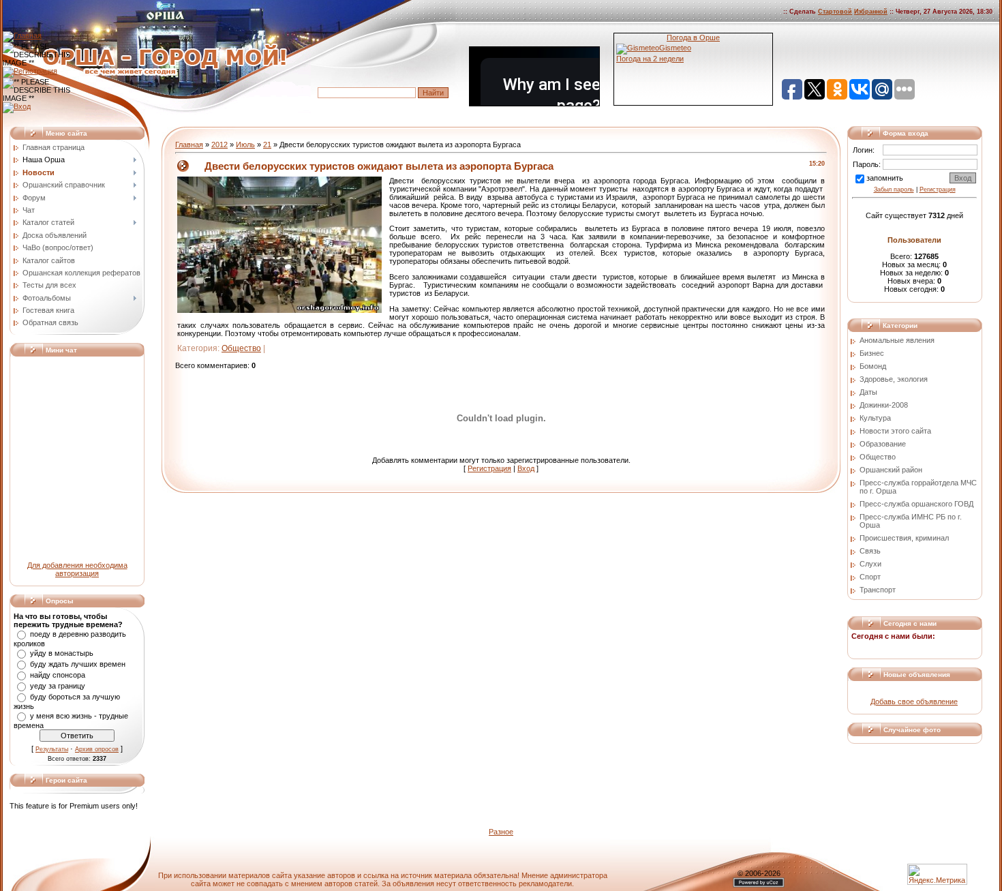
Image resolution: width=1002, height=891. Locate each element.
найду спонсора (57, 675)
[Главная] (22, 35)
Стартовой (835, 11)
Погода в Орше (693, 37)
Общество (241, 348)
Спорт (870, 577)
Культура (875, 418)
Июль (245, 144)
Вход (525, 468)
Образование (883, 444)
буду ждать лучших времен (77, 664)
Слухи (870, 564)
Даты (868, 392)
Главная (189, 144)
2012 (219, 144)
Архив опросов (97, 749)
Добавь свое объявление (914, 701)
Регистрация (489, 468)
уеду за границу (57, 686)
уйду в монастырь (61, 653)
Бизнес (872, 353)
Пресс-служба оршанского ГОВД (916, 504)
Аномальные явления (897, 340)
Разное (501, 832)
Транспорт (878, 590)
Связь (870, 551)
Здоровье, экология (894, 379)
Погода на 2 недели (650, 59)
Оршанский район (891, 470)
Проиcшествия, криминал (904, 538)
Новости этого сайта (895, 431)
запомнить (884, 178)
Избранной (870, 11)
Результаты (51, 749)
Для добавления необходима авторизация (77, 569)
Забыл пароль (894, 189)
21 (267, 144)
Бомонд (873, 366)
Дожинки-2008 (884, 405)
